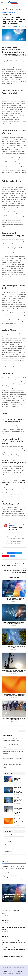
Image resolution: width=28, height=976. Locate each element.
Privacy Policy (20, 971)
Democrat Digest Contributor (9, 26)
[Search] (26, 2)
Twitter (19, 553)
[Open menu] (2, 2)
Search (22, 731)
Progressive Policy (9, 848)
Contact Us (12, 971)
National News (8, 841)
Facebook (12, 553)
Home (3, 8)
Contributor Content (7, 14)
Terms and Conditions (7, 973)
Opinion (6, 844)
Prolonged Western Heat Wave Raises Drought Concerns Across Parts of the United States (14, 695)
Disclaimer (18, 973)
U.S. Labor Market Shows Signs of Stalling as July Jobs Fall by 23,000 (14, 719)
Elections (7, 838)
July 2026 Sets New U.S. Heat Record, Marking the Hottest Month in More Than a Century (14, 671)
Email (13, 556)
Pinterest (6, 556)
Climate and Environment (8, 12)
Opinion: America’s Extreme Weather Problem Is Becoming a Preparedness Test (14, 599)
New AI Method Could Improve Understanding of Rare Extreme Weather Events (14, 623)
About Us (4, 971)
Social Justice (8, 851)
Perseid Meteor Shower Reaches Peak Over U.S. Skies (14, 647)
